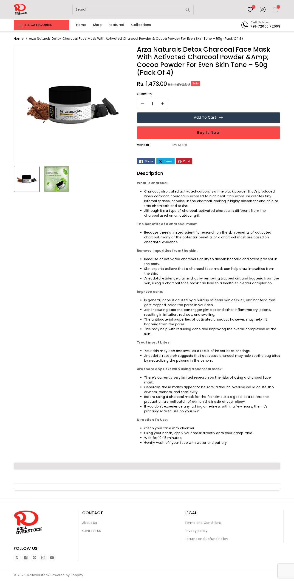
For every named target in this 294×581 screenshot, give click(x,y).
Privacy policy (196, 530)
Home (19, 38)
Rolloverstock (38, 575)
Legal (191, 512)
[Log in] (263, 9)
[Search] (187, 9)
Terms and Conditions (203, 522)
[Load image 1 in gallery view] (27, 179)
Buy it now (208, 132)
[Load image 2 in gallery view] (57, 179)
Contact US (91, 530)
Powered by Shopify (67, 575)
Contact (92, 512)
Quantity (144, 94)
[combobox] (128, 9)
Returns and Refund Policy (206, 538)
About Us (89, 522)
